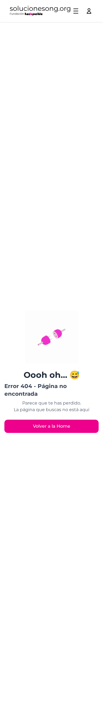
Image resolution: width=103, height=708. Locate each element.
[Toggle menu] (75, 11)
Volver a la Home (51, 426)
